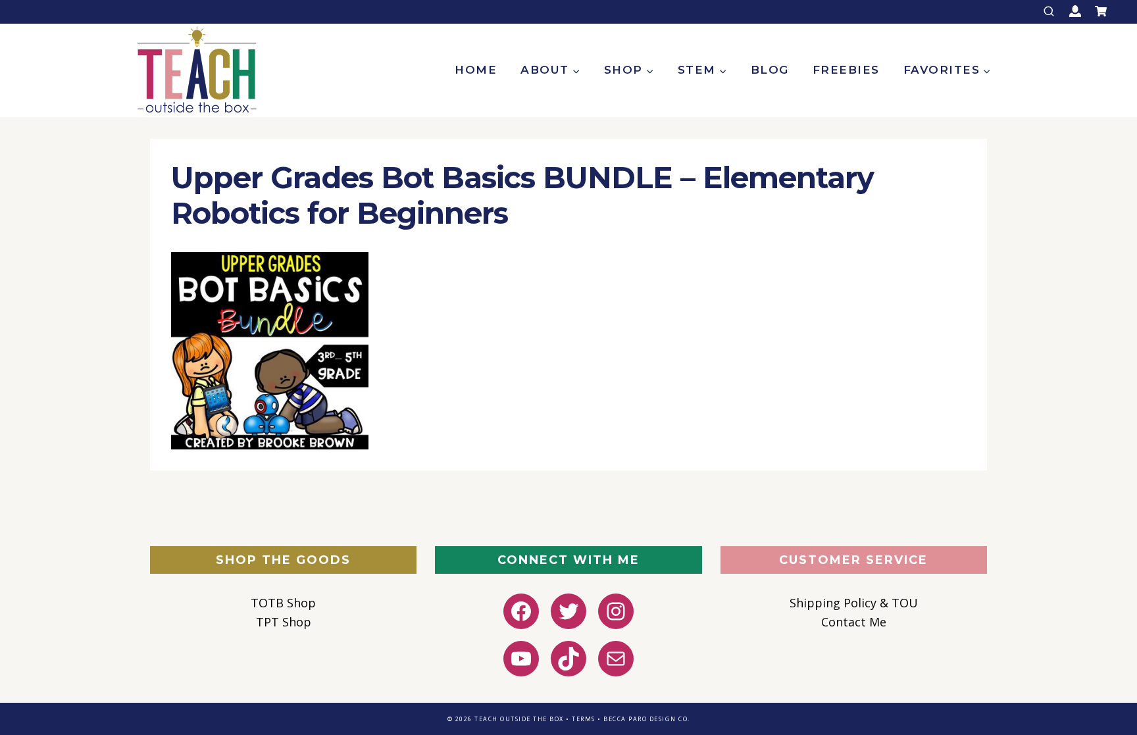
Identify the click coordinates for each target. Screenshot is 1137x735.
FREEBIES (846, 69)
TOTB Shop (283, 603)
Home (476, 69)
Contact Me (853, 622)
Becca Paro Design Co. (646, 719)
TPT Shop (283, 622)
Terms (583, 719)
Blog (770, 69)
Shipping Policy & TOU (854, 603)
